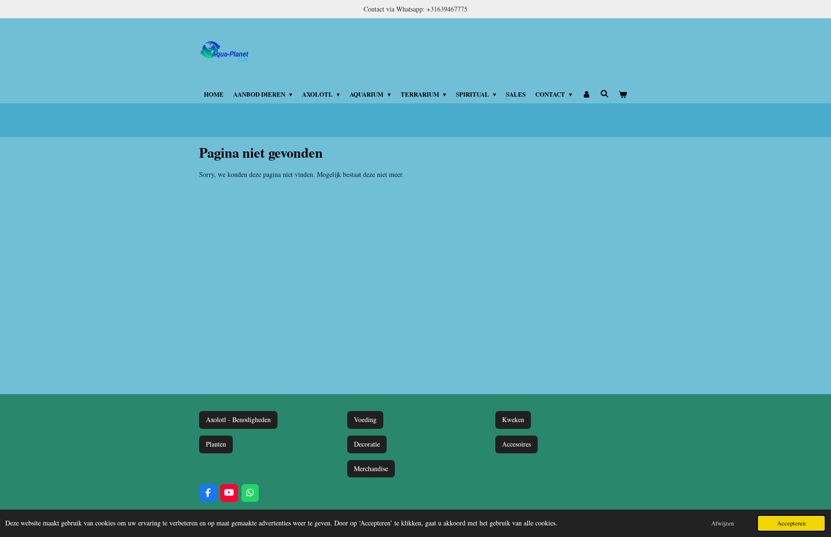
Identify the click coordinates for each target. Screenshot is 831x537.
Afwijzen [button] (722, 523)
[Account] (586, 94)
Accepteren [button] (791, 523)
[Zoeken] (604, 93)
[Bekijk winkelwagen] (623, 94)
